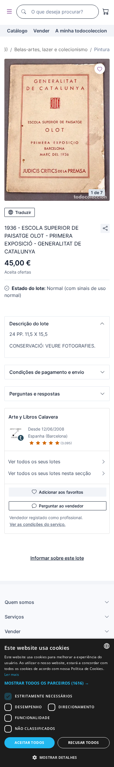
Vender (41, 31)
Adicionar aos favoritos (61, 492)
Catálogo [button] (17, 31)
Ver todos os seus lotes (34, 461)
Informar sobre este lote (57, 558)
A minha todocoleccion (81, 31)
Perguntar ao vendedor (61, 505)
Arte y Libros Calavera (33, 417)
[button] (57, 323)
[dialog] (57, 703)
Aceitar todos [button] (29, 742)
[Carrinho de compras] (105, 11)
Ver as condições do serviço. (37, 524)
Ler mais (11, 674)
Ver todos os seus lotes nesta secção (49, 473)
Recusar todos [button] (83, 742)
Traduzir (23, 212)
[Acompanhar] (99, 68)
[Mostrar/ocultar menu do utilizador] (8, 12)
